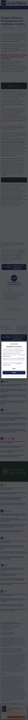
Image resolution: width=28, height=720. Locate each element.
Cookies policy (19, 363)
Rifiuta (14, 368)
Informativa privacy (7, 364)
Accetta (14, 372)
